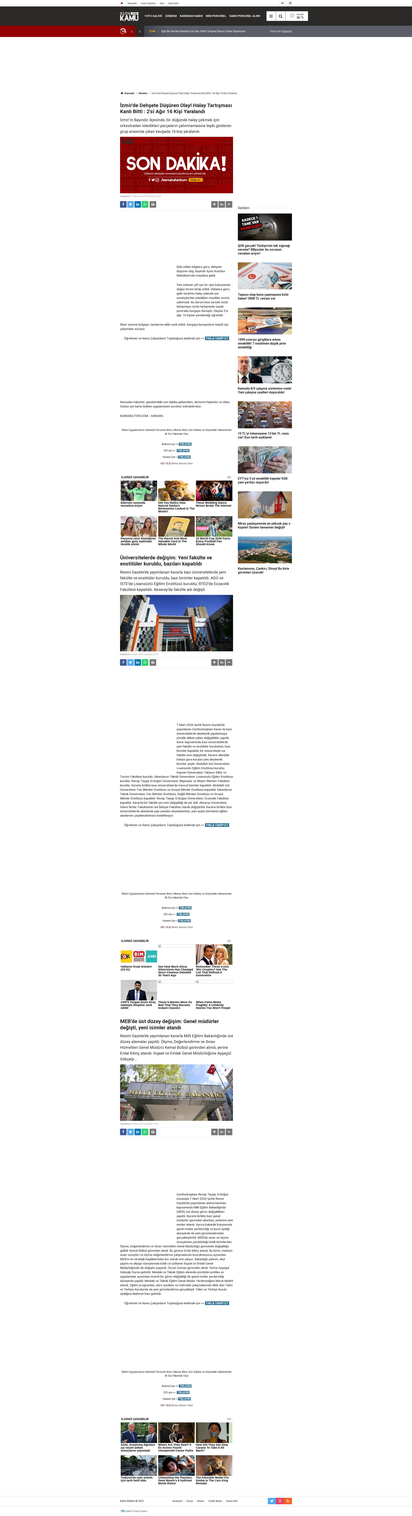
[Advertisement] (206, 64)
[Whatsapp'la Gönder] (145, 204)
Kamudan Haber (191, 16)
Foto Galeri (153, 16)
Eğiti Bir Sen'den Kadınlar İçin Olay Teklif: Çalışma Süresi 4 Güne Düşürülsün (203, 31)
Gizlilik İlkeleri (215, 1501)
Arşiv (162, 3)
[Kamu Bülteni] (129, 16)
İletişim (200, 1501)
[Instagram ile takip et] (280, 1501)
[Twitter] (130, 204)
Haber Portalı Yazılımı (136, 1511)
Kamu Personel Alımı (244, 16)
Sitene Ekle (173, 3)
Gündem (171, 16)
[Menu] (271, 16)
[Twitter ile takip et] (272, 1501)
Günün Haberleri (148, 3)
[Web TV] (282, 3)
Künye (190, 1501)
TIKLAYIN (185, 444)
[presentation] (132, 31)
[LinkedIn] (138, 204)
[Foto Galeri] (290, 3)
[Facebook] (123, 204)
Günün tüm (281, 31)
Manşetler (132, 3)
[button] (214, 204)
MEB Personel (216, 16)
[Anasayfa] (122, 3)
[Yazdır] (153, 204)
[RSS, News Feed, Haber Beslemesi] (288, 1501)
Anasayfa (178, 1501)
